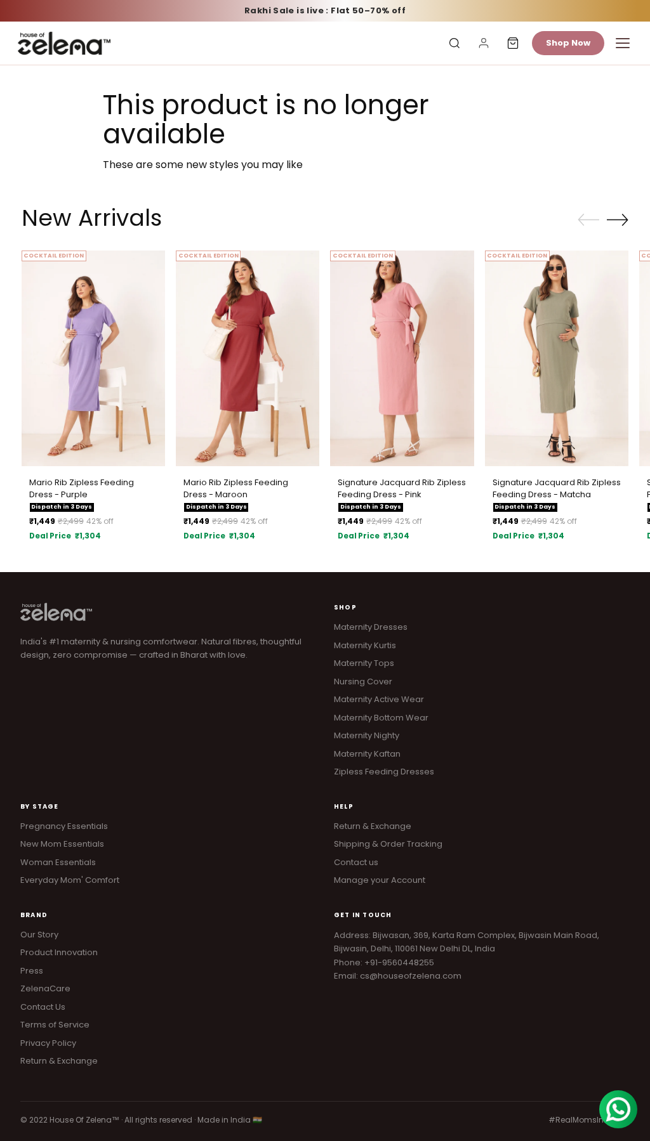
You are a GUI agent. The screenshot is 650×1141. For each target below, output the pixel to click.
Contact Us (42, 1007)
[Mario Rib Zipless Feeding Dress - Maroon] (247, 358)
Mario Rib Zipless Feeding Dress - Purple (81, 488)
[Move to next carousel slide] (617, 219)
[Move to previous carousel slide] (588, 220)
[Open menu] (622, 43)
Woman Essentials (58, 862)
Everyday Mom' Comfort (69, 880)
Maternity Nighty (366, 735)
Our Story (39, 935)
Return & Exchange (372, 826)
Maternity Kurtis (365, 645)
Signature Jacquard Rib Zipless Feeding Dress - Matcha (557, 488)
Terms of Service (55, 1025)
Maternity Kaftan (367, 754)
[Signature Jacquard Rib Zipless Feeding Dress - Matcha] (556, 358)
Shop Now (568, 43)
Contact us (356, 862)
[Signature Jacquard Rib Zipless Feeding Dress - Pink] (402, 358)
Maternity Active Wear (379, 699)
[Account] (484, 43)
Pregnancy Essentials (64, 826)
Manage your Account (379, 880)
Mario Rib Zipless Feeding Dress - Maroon (235, 488)
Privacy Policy (48, 1043)
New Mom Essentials (62, 844)
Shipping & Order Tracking (388, 844)
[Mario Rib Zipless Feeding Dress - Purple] (93, 358)
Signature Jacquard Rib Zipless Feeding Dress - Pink (402, 488)
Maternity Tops (364, 663)
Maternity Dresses (371, 627)
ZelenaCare (45, 988)
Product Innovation (59, 952)
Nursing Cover (363, 681)
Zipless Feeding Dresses (384, 772)
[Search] (454, 43)
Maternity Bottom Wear (381, 718)
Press (31, 971)
